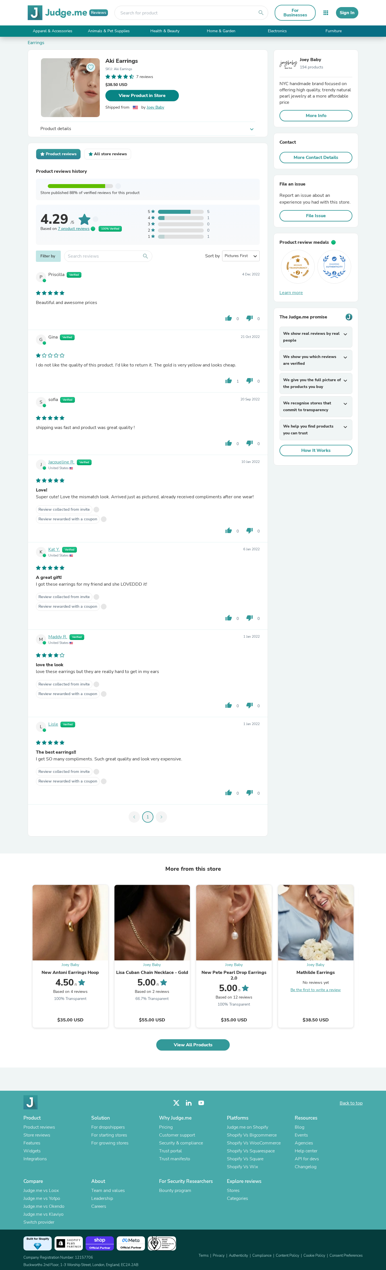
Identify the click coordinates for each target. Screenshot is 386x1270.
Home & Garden (221, 31)
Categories (237, 1198)
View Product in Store (142, 95)
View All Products (193, 1045)
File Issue (316, 216)
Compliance (262, 1255)
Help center (306, 1151)
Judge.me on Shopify (247, 1127)
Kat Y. (54, 549)
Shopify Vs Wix (242, 1167)
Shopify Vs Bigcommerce (252, 1135)
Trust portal (170, 1151)
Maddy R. (57, 637)
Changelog (305, 1167)
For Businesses (295, 12)
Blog (299, 1127)
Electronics (277, 31)
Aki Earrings (121, 61)
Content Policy (287, 1255)
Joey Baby (155, 107)
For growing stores (110, 1143)
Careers (98, 1206)
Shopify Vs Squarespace (251, 1151)
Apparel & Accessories (52, 31)
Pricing (166, 1127)
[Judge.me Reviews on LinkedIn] (188, 1103)
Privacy (219, 1255)
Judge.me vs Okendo (43, 1206)
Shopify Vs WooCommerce (254, 1143)
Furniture (334, 31)
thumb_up (228, 318)
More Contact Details (316, 157)
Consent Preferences (346, 1255)
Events (301, 1135)
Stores (233, 1190)
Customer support (177, 1135)
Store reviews (36, 1135)
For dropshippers (108, 1127)
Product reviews (39, 1127)
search (261, 12)
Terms (204, 1255)
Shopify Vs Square (245, 1159)
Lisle (53, 724)
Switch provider (38, 1222)
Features (31, 1143)
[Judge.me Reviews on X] (176, 1103)
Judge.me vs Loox (41, 1190)
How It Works (316, 450)
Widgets (32, 1151)
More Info (316, 116)
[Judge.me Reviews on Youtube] (201, 1103)
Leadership (102, 1198)
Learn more (291, 293)
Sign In (347, 13)
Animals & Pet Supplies (109, 31)
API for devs (307, 1159)
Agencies (304, 1143)
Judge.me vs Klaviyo (43, 1214)
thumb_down (249, 318)
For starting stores (109, 1135)
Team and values (108, 1190)
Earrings (36, 43)
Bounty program (175, 1190)
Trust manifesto (174, 1159)
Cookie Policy (314, 1255)
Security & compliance (181, 1143)
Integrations (35, 1159)
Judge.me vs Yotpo (41, 1198)
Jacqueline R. (61, 462)
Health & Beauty (164, 31)
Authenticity (238, 1255)
